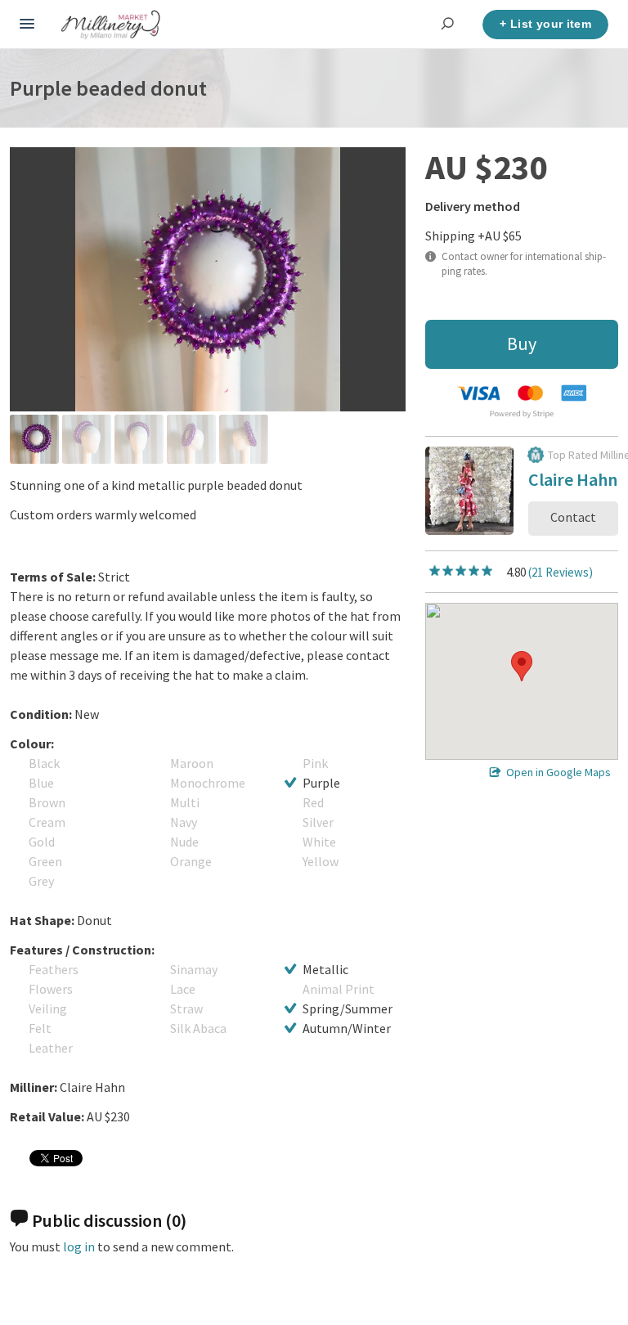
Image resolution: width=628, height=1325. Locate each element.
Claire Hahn (572, 482)
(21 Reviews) (560, 572)
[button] (522, 666)
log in (79, 1246)
